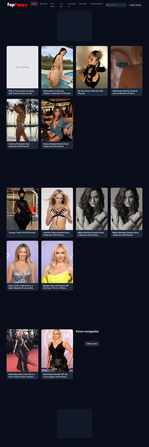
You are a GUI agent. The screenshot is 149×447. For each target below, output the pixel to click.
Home (34, 4)
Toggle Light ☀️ (135, 5)
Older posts (91, 343)
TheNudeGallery (96, 4)
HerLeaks (83, 4)
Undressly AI (72, 5)
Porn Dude (53, 5)
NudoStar (43, 4)
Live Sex (61, 5)
